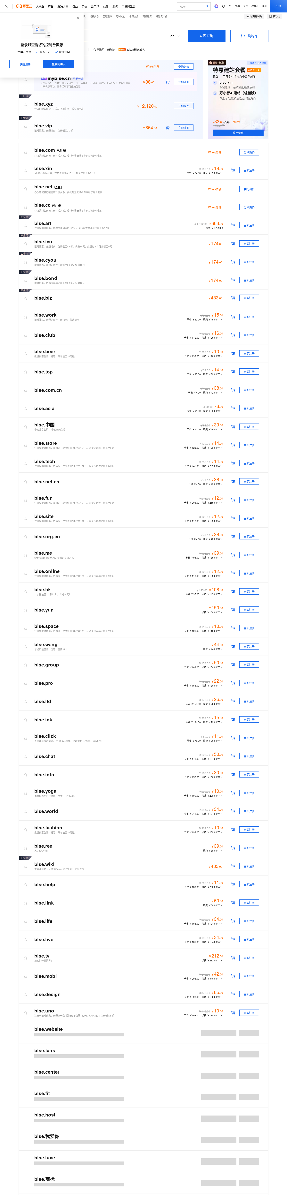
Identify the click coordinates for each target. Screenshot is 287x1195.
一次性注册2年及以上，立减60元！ (52, 594)
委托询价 (183, 66)
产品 (50, 6)
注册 (264, 6)
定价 (84, 6)
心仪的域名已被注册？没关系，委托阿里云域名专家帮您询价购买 (68, 155)
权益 (75, 6)
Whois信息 (214, 152)
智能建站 (107, 16)
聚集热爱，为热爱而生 (46, 1052)
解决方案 (62, 6)
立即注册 (183, 82)
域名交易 (94, 16)
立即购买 (183, 106)
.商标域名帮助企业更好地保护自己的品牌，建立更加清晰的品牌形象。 (71, 1162)
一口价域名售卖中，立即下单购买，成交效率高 (59, 108)
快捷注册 (25, 64)
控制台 (254, 6)
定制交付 (120, 16)
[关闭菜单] (6, 6)
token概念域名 (136, 49)
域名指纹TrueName (44, 1070)
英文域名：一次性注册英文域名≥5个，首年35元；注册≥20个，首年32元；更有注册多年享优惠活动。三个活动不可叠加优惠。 (85, 84)
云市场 (95, 6)
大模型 (40, 6)
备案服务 (134, 16)
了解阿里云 (128, 6)
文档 (237, 6)
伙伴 (106, 6)
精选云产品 (162, 16)
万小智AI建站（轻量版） (238, 93)
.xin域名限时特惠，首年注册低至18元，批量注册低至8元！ (65, 173)
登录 (278, 6)
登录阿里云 (59, 64)
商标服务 (147, 16)
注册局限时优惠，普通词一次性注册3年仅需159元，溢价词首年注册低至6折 (74, 447)
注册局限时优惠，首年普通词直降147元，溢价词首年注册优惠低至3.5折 (72, 228)
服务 (115, 6)
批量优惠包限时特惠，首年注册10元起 (54, 356)
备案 (245, 6)
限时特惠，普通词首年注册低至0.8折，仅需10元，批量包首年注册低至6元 (73, 246)
